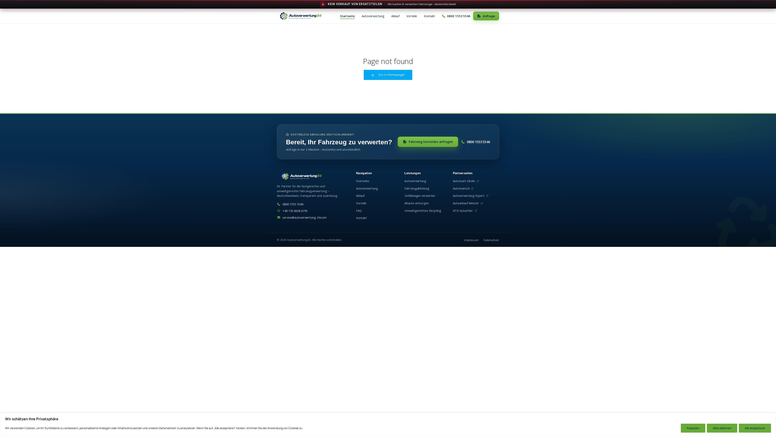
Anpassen (693, 428)
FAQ (359, 211)
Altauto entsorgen (416, 203)
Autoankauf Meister (466, 203)
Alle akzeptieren (755, 428)
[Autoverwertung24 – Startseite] (300, 16)
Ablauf (395, 16)
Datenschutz (491, 240)
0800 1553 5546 (478, 142)
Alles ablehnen (722, 428)
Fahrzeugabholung (416, 188)
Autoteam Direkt (464, 181)
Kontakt (429, 16)
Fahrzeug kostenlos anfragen (431, 141)
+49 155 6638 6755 (295, 211)
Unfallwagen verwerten (419, 196)
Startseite (347, 16)
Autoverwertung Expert (468, 196)
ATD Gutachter (463, 211)
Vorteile (411, 16)
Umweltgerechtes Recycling (422, 211)
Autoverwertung (373, 16)
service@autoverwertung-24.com (305, 217)
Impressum (471, 240)
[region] (388, 424)
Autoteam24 (461, 188)
